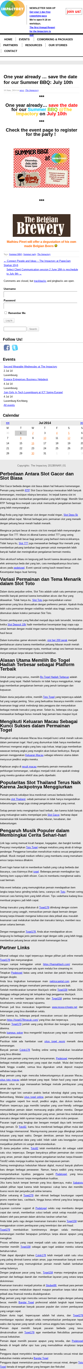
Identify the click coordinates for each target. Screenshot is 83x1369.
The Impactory (32, 90)
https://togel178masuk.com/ (22, 1019)
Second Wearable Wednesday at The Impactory (30, 366)
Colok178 (24, 1049)
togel (36, 871)
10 (44, 438)
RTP (27, 490)
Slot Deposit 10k (17, 624)
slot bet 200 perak (57, 640)
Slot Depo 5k (71, 514)
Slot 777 (23, 543)
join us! (74, 11)
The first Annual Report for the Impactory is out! (42, 31)
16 (32, 443)
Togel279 (28, 1195)
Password (9, 300)
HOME (8, 39)
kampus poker (15, 1032)
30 (32, 453)
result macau (29, 766)
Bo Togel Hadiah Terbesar (54, 677)
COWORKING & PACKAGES (55, 39)
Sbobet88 (51, 1285)
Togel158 (62, 989)
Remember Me (16, 313)
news (21, 90)
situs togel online (33, 1097)
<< (7, 423)
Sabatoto (78, 1182)
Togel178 (44, 907)
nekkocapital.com (59, 981)
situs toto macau (9, 1079)
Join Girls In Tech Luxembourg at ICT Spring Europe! (33, 392)
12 (69, 438)
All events (9, 405)
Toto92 (22, 1126)
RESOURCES (33, 45)
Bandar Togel (26, 1302)
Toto (62, 891)
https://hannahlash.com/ (56, 964)
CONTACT (10, 51)
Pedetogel (16, 972)
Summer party (29, 254)
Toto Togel (49, 697)
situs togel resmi (54, 1041)
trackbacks (40, 280)
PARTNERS (10, 45)
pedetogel (19, 567)
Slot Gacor (53, 814)
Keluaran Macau (34, 755)
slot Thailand (18, 799)
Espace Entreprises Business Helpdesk (26, 379)
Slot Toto (37, 600)
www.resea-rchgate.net (64, 1007)
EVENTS (24, 39)
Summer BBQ (15, 254)
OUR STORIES (58, 45)
